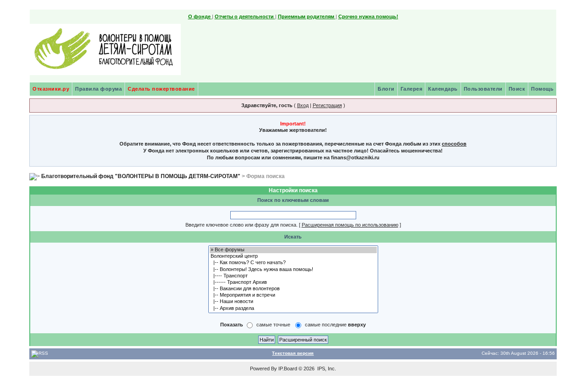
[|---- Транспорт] (293, 276)
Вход (303, 105)
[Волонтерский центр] (293, 256)
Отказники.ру (51, 89)
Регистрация (327, 105)
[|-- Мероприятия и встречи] (293, 295)
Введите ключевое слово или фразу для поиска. (241, 225)
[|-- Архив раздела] (293, 308)
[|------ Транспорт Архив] (293, 282)
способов (454, 143)
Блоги (386, 89)
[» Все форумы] (293, 250)
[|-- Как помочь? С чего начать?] (293, 263)
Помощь (542, 89)
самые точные (273, 324)
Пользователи (483, 89)
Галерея (412, 89)
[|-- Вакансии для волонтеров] (293, 289)
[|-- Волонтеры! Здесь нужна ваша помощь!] (293, 269)
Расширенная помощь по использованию (350, 225)
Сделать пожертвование (161, 89)
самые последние (335, 324)
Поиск (517, 89)
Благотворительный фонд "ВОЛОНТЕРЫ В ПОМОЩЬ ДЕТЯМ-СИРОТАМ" (140, 176)
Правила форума (98, 89)
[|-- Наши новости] (293, 301)
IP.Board (287, 368)
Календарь (443, 89)
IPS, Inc (326, 368)
